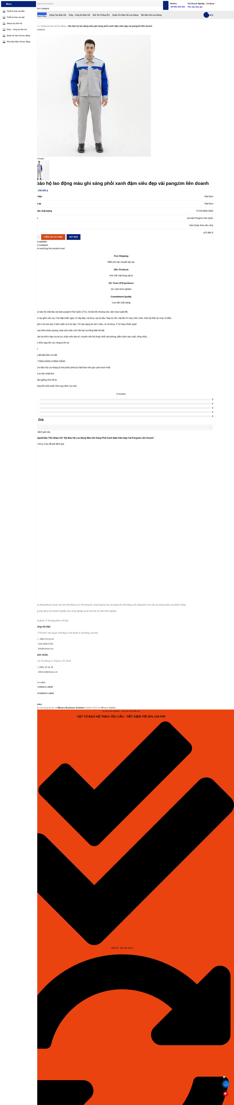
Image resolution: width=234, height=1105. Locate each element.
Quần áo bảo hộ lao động (53, 26)
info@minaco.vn (45, 649)
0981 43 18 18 (46, 667)
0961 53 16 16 (46, 639)
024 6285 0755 (46, 644)
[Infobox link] (121, 9)
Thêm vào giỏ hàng (53, 237)
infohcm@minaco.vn (48, 672)
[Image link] (44, 599)
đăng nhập (43, 444)
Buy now (73, 237)
